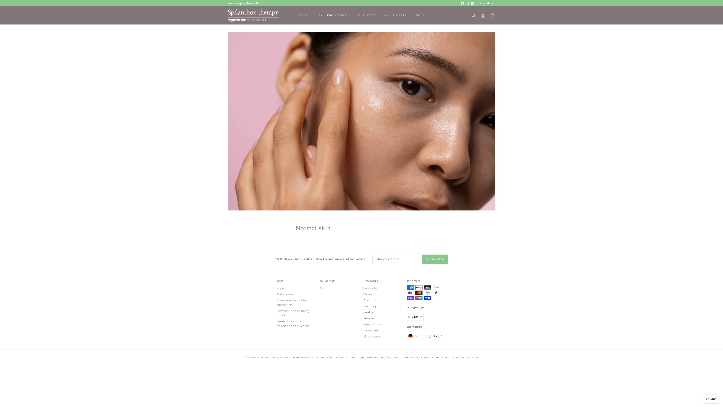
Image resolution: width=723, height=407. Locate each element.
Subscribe (398, 253)
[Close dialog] (430, 148)
